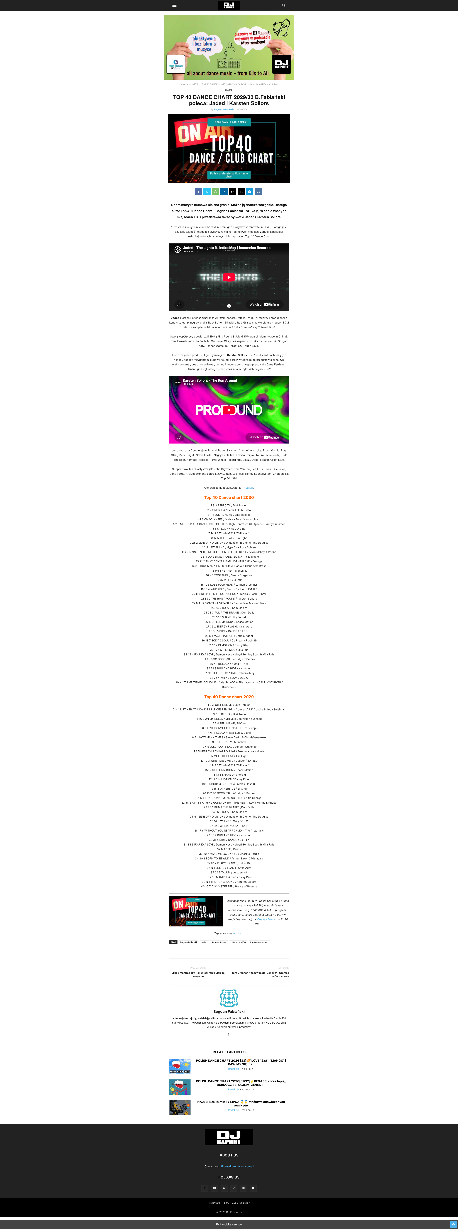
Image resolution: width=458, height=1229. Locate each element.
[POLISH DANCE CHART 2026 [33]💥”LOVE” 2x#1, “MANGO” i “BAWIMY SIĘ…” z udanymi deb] (180, 1067)
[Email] (232, 191)
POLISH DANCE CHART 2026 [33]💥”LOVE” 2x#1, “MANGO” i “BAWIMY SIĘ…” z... (241, 1062)
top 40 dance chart (259, 942)
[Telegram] (249, 191)
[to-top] (453, 1223)
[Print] (241, 191)
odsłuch (238, 933)
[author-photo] (229, 1006)
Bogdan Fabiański (223, 109)
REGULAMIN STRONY (237, 1203)
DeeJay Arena (266, 919)
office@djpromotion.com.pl (237, 1166)
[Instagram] (214, 1188)
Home (183, 84)
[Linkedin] (224, 191)
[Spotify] (224, 1188)
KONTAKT (214, 1203)
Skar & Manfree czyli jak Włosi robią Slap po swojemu (198, 974)
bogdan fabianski (188, 942)
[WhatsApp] (215, 191)
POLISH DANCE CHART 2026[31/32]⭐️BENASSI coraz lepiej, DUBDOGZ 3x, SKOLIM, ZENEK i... (241, 1083)
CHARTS (193, 84)
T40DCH (247, 487)
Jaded (204, 942)
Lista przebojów (238, 942)
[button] (174, 5)
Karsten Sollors (219, 942)
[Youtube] (253, 1188)
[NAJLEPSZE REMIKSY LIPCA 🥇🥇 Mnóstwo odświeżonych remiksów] (180, 1108)
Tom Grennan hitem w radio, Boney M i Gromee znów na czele (260, 974)
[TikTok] (233, 1188)
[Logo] (229, 1144)
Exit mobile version (229, 1224)
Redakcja (233, 1068)
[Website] (243, 1188)
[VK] (258, 191)
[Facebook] (198, 191)
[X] (207, 191)
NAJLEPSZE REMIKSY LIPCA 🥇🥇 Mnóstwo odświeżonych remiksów (241, 1103)
